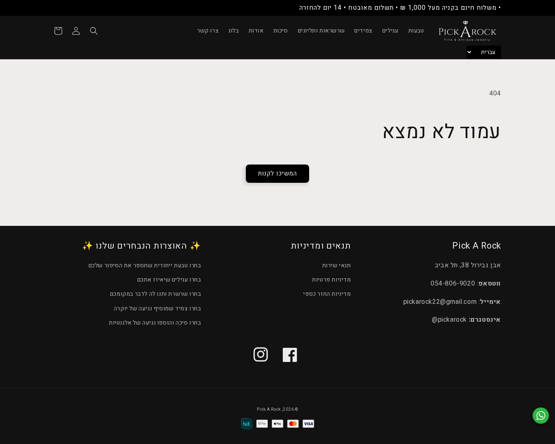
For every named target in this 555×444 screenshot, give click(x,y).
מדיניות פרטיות (331, 279)
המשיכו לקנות (277, 173)
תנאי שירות (336, 265)
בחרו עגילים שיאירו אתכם (169, 279)
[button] (94, 31)
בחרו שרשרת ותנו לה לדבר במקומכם (155, 294)
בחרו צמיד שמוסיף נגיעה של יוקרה (157, 308)
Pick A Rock (269, 409)
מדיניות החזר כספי (327, 294)
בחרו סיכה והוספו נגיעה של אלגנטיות (155, 322)
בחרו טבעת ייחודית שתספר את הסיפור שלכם (145, 265)
